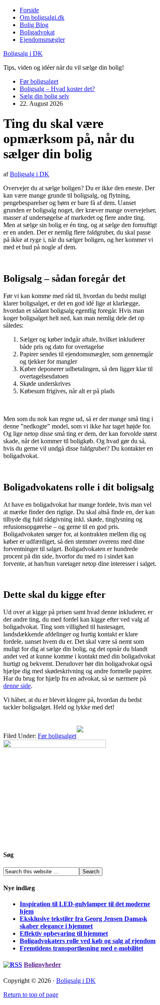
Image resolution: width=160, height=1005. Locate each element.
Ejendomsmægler (42, 39)
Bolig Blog (34, 24)
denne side (17, 685)
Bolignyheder (42, 964)
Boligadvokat (37, 32)
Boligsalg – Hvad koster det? (57, 88)
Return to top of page (30, 994)
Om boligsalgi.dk (42, 17)
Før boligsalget (39, 81)
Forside (29, 10)
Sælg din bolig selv (44, 96)
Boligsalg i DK (23, 53)
